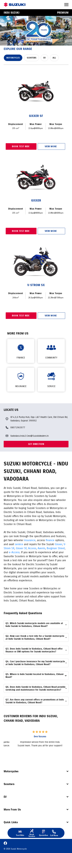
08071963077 (17, 427)
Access (32, 548)
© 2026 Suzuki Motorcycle (15, 848)
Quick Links (11, 822)
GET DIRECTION (36, 444)
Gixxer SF (21, 548)
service (19, 544)
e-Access (14, 552)
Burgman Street (56, 548)
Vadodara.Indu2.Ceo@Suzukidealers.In (29, 435)
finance (50, 540)
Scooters (9, 784)
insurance (29, 540)
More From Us (12, 809)
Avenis (41, 548)
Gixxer (58, 544)
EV (5, 796)
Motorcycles (11, 771)
